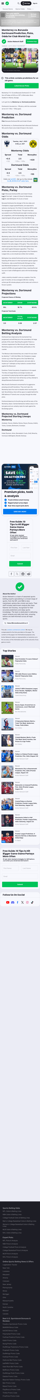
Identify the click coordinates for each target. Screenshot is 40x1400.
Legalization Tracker (10, 1265)
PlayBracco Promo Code (11, 1389)
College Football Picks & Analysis (14, 1247)
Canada (5, 1314)
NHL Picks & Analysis (10, 1257)
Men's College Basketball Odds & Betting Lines (19, 1221)
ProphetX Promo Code (11, 1350)
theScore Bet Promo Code (12, 1360)
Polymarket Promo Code (11, 1334)
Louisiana (6, 1271)
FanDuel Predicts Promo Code (13, 1337)
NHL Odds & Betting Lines (12, 1233)
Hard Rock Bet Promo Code (13, 1367)
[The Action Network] (7, 3)
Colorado (6, 1281)
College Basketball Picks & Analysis (15, 1250)
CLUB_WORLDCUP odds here (18, 181)
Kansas (5, 1304)
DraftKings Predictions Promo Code (15, 1347)
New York (6, 1268)
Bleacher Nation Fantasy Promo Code (16, 1380)
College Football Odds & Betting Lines (16, 1218)
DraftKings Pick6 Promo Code (13, 1373)
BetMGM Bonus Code (10, 1327)
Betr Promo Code (9, 1383)
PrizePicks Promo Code (11, 1396)
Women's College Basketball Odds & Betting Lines (18, 1225)
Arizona (5, 1278)
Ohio (4, 1297)
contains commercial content (16, 630)
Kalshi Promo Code (9, 1340)
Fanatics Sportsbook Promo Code (15, 1324)
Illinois (5, 1291)
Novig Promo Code (9, 1344)
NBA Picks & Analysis (10, 1244)
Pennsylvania (7, 1288)
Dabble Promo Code (10, 1376)
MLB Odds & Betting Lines (12, 1229)
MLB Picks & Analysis (10, 1254)
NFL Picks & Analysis (10, 1240)
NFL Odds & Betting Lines (12, 1211)
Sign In (35, 3)
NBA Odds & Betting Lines (12, 1214)
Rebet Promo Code (9, 1386)
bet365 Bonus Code (10, 1331)
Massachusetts (8, 1301)
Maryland (6, 1274)
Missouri (6, 1310)
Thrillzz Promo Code (10, 1393)
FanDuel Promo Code (10, 1357)
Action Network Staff (15, 41)
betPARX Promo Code (10, 1363)
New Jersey (7, 1284)
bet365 (13, 179)
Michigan (6, 1294)
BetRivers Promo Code (11, 1370)
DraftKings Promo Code (11, 1353)
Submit (20, 564)
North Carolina (8, 1307)
